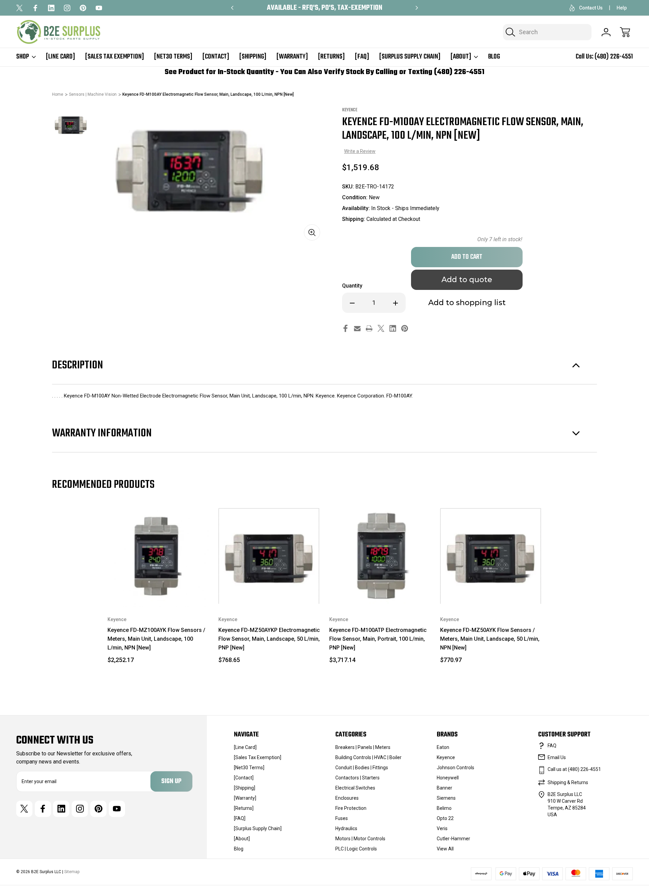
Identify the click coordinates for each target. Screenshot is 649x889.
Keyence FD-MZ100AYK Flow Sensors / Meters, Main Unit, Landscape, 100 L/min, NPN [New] (156, 639)
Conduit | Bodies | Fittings (361, 767)
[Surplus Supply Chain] (409, 56)
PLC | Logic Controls (356, 848)
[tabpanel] (71, 125)
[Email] (357, 328)
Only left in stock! (499, 239)
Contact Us (591, 7)
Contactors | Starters (357, 777)
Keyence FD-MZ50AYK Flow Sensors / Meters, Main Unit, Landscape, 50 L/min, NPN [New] (489, 639)
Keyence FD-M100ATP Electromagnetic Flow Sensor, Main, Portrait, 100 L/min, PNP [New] (378, 639)
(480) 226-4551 (614, 56)
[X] (19, 8)
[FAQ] (362, 56)
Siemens (446, 798)
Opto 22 (445, 818)
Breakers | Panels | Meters (362, 747)
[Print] (369, 328)
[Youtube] (99, 8)
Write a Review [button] (360, 151)
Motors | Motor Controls (360, 838)
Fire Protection (350, 808)
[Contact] (215, 56)
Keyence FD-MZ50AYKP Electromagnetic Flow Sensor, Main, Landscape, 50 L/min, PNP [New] (269, 639)
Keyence (446, 757)
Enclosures (347, 798)
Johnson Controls (455, 767)
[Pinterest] (83, 8)
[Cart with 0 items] (625, 32)
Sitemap (71, 871)
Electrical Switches (355, 788)
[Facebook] (35, 8)
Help (622, 7)
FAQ (552, 745)
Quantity (352, 285)
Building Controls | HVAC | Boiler (368, 757)
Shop (22, 56)
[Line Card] (60, 56)
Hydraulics (346, 828)
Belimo (444, 808)
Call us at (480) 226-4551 (574, 769)
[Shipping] (252, 56)
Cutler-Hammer (453, 838)
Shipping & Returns (568, 782)
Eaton (443, 747)
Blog (494, 56)
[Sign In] (606, 32)
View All (445, 848)
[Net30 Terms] (173, 56)
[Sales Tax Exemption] (114, 56)
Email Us (557, 757)
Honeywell (448, 777)
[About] (461, 56)
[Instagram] (67, 8)
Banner (444, 788)
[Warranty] (292, 56)
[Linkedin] (51, 8)
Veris (442, 828)
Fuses (341, 818)
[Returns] (331, 56)
